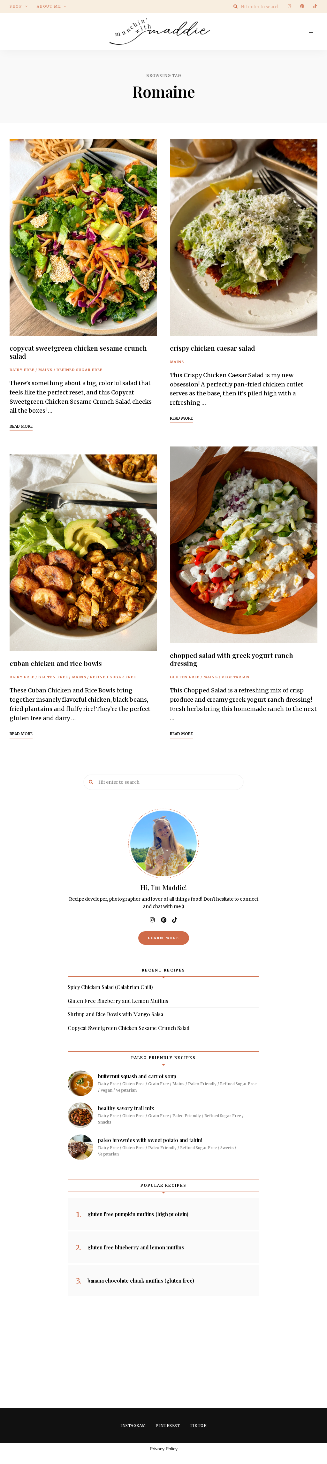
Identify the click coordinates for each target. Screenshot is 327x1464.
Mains (45, 370)
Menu (311, 31)
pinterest (302, 6)
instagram (289, 6)
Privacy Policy (164, 1448)
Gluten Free (53, 677)
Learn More (163, 938)
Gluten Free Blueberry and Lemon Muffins (118, 1000)
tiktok (314, 6)
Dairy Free (22, 370)
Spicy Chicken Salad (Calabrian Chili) (110, 987)
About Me (49, 6)
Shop (16, 6)
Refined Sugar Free (80, 370)
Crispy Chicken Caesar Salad (212, 347)
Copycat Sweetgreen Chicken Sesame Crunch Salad (78, 351)
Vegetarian (235, 677)
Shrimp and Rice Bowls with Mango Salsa (115, 1014)
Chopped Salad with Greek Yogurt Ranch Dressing (231, 659)
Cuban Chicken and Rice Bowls (56, 663)
